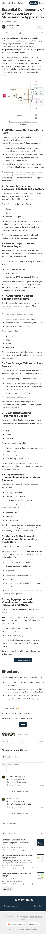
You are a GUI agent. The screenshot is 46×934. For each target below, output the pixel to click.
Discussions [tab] (18, 834)
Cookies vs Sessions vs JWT (14, 840)
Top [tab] (4, 834)
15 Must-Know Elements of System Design (17, 874)
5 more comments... (9, 823)
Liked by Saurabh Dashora (16, 779)
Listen (41, 27)
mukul (8, 799)
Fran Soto (39, 692)
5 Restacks (26, 734)
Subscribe (33, 3)
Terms (32, 917)
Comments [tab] (7, 757)
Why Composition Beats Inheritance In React (24, 682)
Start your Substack (17, 924)
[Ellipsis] (43, 776)
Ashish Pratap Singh (31, 698)
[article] (23, 845)
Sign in (41, 3)
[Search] (42, 834)
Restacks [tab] (16, 757)
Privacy (25, 917)
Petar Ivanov (11, 685)
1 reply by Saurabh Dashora (18, 791)
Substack (12, 929)
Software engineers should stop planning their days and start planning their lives (24, 690)
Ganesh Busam (12, 777)
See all (6, 889)
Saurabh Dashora (13, 26)
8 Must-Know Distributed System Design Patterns (17, 856)
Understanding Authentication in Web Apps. (16, 844)
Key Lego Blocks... (8, 879)
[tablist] (11, 757)
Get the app (33, 924)
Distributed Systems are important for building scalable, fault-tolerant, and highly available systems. (17, 862)
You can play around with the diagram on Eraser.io (23, 123)
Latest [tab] (10, 834)
